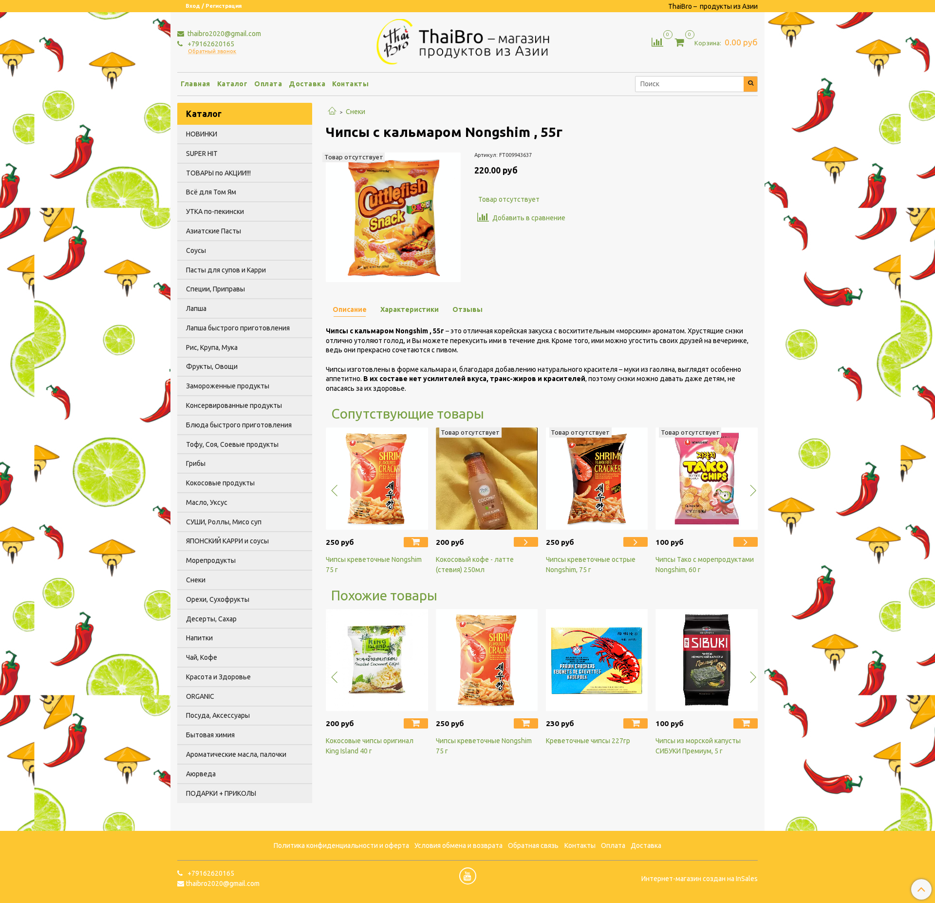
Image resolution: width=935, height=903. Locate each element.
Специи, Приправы (215, 289)
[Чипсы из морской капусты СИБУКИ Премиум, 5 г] (706, 660)
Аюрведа (201, 774)
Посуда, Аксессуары (218, 715)
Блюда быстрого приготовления (239, 425)
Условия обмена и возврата (458, 845)
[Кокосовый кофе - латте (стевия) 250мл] (487, 478)
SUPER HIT (202, 153)
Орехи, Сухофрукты (217, 599)
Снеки (355, 111)
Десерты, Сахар (211, 619)
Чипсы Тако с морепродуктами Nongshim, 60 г (704, 565)
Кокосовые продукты (220, 483)
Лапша (196, 308)
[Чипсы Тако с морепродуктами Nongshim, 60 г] (706, 478)
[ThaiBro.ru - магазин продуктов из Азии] (467, 40)
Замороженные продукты (227, 386)
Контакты (350, 84)
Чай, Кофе (201, 657)
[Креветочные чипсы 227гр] (597, 660)
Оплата (268, 84)
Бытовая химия (210, 735)
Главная (195, 84)
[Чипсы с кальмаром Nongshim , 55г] (393, 217)
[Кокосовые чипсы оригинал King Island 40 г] (377, 660)
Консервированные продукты (234, 405)
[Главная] (332, 111)
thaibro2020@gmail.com (223, 34)
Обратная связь (533, 845)
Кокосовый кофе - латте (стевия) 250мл (475, 565)
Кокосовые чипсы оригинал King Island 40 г (369, 746)
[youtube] (467, 875)
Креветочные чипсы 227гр (588, 741)
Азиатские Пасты (213, 231)
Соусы (196, 250)
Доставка (307, 84)
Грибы (196, 463)
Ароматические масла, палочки (236, 754)
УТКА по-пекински (215, 211)
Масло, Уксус (206, 502)
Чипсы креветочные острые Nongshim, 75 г (591, 565)
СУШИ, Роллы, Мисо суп (224, 522)
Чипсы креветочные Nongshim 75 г (374, 565)
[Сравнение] (657, 41)
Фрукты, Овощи (212, 366)
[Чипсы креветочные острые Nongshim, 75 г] (597, 478)
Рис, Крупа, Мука (212, 347)
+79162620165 (210, 44)
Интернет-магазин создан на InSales (699, 878)
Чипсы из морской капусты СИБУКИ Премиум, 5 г (698, 746)
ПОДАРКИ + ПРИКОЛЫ (221, 793)
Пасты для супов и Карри (226, 270)
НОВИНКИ (201, 134)
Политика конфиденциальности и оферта (341, 845)
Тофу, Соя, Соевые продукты (232, 444)
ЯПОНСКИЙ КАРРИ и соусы (227, 541)
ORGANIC (200, 696)
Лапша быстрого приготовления (238, 328)
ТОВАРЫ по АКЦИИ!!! (218, 173)
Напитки (199, 638)
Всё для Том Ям (211, 192)
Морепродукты (211, 560)
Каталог (232, 84)
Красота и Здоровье (218, 677)
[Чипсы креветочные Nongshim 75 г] (377, 478)
